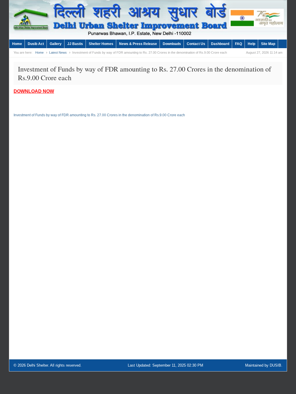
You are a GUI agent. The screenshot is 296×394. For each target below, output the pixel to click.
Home (17, 44)
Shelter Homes (101, 44)
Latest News (58, 52)
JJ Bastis (75, 44)
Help (251, 44)
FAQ (238, 44)
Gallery (56, 44)
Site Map (268, 44)
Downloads (172, 44)
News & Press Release (138, 44)
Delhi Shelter (37, 365)
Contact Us (196, 44)
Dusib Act (36, 44)
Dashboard (220, 44)
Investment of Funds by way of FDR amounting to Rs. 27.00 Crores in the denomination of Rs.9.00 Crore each (99, 115)
